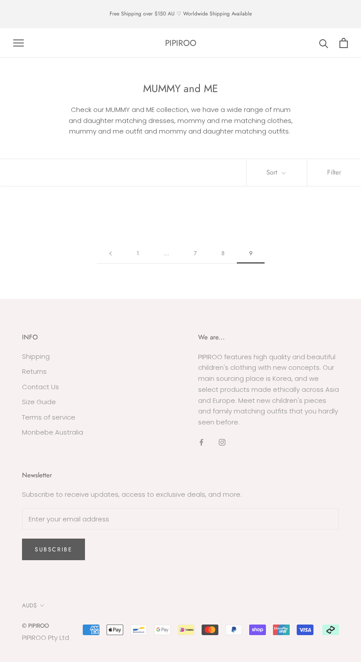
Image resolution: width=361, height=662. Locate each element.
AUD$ (29, 605)
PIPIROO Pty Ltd (45, 637)
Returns (34, 371)
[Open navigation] (18, 43)
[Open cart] (343, 43)
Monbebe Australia (52, 432)
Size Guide (39, 401)
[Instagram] (222, 442)
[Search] (323, 43)
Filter (334, 172)
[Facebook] (201, 442)
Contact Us (40, 386)
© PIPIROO (35, 625)
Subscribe (53, 549)
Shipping (36, 356)
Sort (273, 172)
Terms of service (48, 417)
